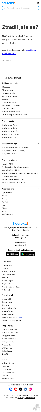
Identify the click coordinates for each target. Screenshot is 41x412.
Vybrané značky (8, 121)
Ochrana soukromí (8, 314)
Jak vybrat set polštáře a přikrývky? (13, 151)
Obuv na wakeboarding (9, 96)
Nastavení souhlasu (8, 311)
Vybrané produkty (9, 160)
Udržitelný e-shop (8, 378)
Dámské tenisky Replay (9, 128)
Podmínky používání (8, 272)
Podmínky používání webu (26, 398)
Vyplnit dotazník (20, 245)
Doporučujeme (8, 189)
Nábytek (4, 211)
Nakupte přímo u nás (9, 308)
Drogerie (5, 99)
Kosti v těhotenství (8, 108)
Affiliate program (7, 348)
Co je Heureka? (7, 265)
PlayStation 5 (6, 202)
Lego (3, 205)
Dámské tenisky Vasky (9, 125)
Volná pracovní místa (9, 275)
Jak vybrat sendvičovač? (10, 154)
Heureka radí (6, 305)
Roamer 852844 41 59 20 (9, 176)
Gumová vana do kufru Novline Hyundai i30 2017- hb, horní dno (20, 173)
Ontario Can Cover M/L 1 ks (11, 170)
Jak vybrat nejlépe (9, 143)
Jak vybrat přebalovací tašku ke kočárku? (15, 148)
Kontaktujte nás (20, 238)
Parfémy (4, 196)
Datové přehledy (7, 345)
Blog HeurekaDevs (8, 284)
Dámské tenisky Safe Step (10, 131)
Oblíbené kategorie (10, 83)
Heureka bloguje (7, 281)
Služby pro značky (8, 342)
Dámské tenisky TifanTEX (10, 134)
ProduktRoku (6, 369)
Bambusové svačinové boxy (11, 112)
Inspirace (5, 375)
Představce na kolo (8, 93)
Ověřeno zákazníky (8, 363)
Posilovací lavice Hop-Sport (11, 102)
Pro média (5, 278)
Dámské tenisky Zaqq (9, 137)
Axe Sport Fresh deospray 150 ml (13, 179)
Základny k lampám (8, 90)
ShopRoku (5, 366)
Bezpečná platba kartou (10, 317)
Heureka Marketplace (9, 339)
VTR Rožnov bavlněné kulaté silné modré (15, 167)
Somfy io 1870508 (7, 164)
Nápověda (5, 354)
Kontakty (5, 268)
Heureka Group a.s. (25, 395)
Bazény (4, 199)
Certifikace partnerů (8, 372)
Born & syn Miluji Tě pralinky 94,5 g (13, 182)
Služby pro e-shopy (8, 336)
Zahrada (4, 208)
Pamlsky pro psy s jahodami (11, 105)
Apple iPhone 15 (7, 193)
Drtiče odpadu (6, 87)
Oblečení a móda (7, 214)
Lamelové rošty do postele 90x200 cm (14, 115)
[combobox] (20, 8)
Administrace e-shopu (9, 329)
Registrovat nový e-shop (10, 333)
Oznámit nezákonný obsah (11, 287)
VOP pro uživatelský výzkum (11, 320)
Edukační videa (7, 351)
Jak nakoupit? (6, 299)
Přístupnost (6, 290)
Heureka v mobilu (7, 302)
